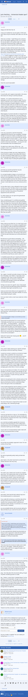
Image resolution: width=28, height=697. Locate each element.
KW (4, 664)
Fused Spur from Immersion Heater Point (15, 662)
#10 (26, 440)
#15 (26, 558)
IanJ (4, 658)
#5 (26, 221)
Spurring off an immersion (11, 668)
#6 (26, 271)
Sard (5, 677)
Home (8, 695)
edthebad (6, 669)
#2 (26, 91)
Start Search (20, 630)
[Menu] (2, 1)
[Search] (26, 1)
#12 (26, 470)
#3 (26, 130)
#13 (26, 492)
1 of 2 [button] (10, 19)
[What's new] (23, 1)
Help (5, 695)
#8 (26, 346)
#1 (26, 27)
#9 (26, 412)
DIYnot (3, 691)
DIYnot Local (10, 636)
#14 (26, 518)
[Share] (25, 27)
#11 (26, 453)
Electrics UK (10, 652)
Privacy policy (21, 693)
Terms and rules (13, 693)
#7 (26, 307)
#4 (26, 167)
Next (14, 19)
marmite (4, 16)
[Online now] (3, 409)
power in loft (7, 656)
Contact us (6, 693)
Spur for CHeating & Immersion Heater (15, 651)
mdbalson (6, 652)
